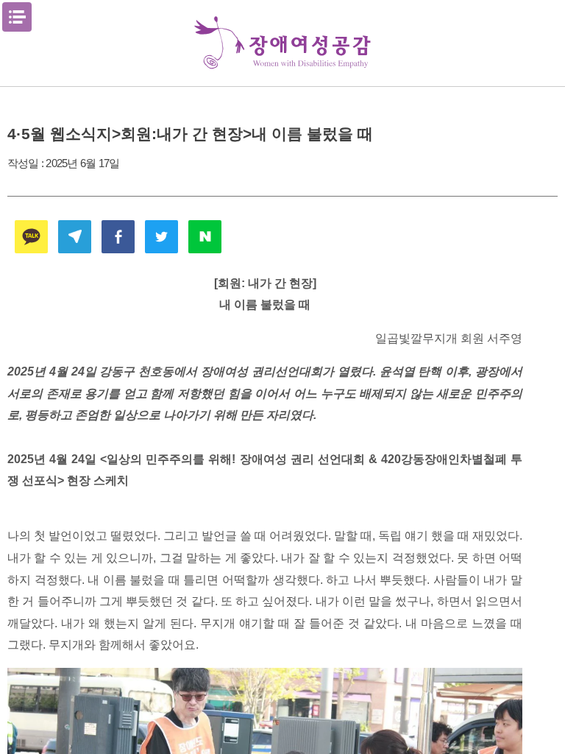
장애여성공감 (282, 43)
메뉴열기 (17, 17)
